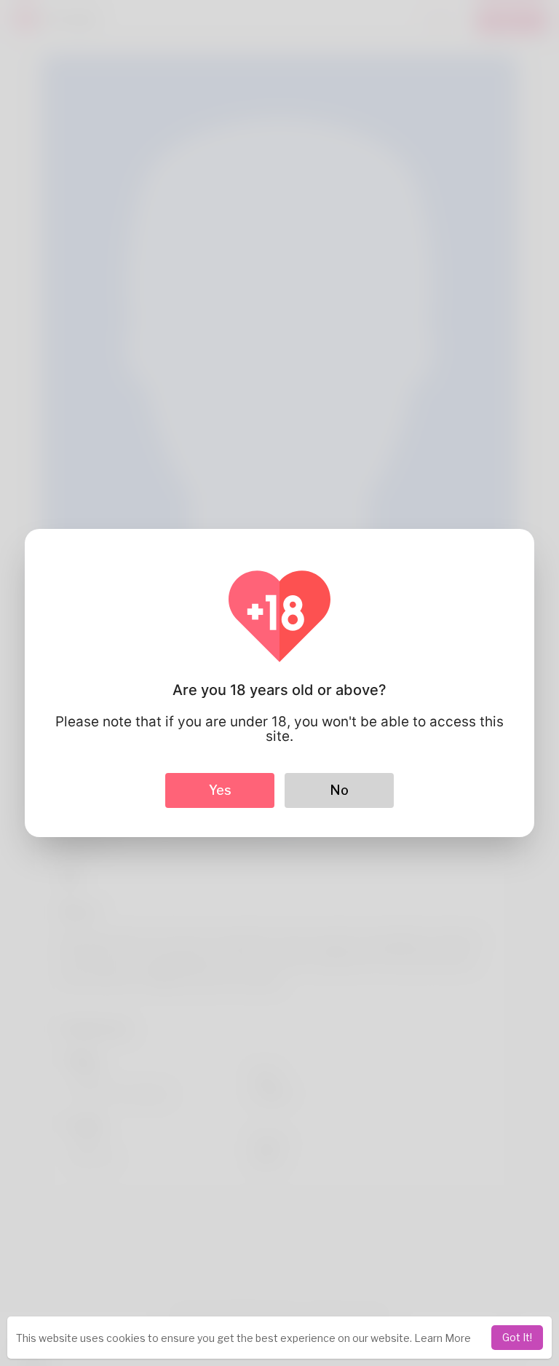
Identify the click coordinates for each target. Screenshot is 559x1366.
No (339, 790)
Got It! (517, 1337)
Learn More (442, 1338)
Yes (220, 790)
